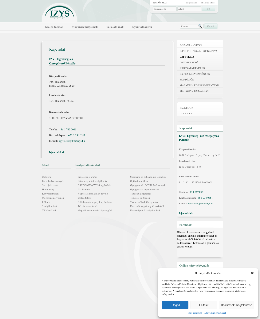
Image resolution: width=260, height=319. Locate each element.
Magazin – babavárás (194, 91)
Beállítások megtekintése (236, 305)
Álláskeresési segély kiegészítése (95, 202)
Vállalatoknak (115, 27)
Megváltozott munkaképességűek (95, 210)
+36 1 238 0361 (76, 135)
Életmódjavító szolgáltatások (145, 210)
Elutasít (203, 305)
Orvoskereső (189, 62)
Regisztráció (191, 2)
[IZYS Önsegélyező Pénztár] (59, 11)
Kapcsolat (185, 128)
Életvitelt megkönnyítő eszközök (147, 206)
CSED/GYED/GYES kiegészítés (94, 185)
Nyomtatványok (142, 27)
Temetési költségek (140, 197)
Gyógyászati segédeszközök (144, 189)
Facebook (186, 107)
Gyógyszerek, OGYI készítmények (148, 185)
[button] (252, 273)
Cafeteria (46, 176)
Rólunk (46, 202)
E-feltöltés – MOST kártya (198, 51)
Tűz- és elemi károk (88, 206)
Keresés (211, 26)
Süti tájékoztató (195, 312)
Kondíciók (187, 79)
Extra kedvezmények (53, 181)
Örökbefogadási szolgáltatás (92, 181)
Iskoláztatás (84, 189)
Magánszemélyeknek (85, 27)
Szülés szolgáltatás (87, 176)
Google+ (186, 113)
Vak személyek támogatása (144, 202)
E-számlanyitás (191, 45)
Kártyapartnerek (50, 193)
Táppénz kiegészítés (140, 193)
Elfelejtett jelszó (208, 2)
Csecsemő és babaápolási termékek (148, 176)
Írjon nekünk (57, 152)
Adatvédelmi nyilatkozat (215, 312)
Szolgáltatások (54, 27)
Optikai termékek (139, 181)
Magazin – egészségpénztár (199, 85)
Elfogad (175, 305)
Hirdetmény (48, 189)
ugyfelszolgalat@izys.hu (72, 141)
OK (208, 8)
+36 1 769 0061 (67, 129)
